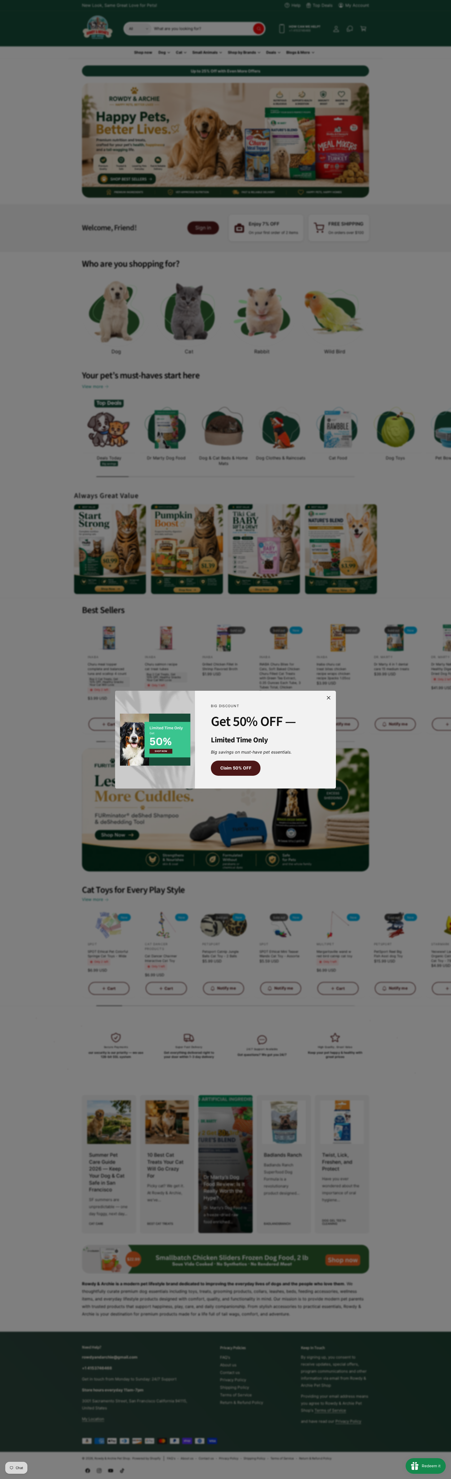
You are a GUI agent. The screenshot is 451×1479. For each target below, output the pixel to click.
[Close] (328, 697)
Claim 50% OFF (235, 768)
